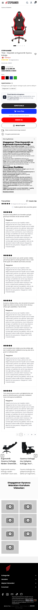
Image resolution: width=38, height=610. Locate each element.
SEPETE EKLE (19, 106)
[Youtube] (12, 594)
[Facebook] (2, 594)
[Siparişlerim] (31, 3)
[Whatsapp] (21, 594)
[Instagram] (7, 594)
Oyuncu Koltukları (6, 7)
